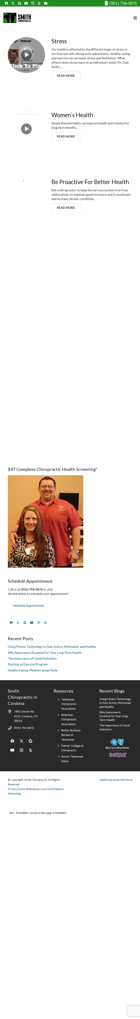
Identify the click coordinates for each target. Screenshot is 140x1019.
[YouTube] (26, 3)
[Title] (45, 3)
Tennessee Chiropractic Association (68, 704)
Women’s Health (72, 114)
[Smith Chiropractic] (18, 18)
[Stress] (26, 55)
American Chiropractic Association (68, 719)
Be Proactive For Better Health (90, 181)
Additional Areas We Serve (116, 779)
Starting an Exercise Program (28, 664)
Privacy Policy (16, 789)
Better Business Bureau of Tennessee (71, 735)
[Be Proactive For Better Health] (26, 314)
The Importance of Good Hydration (32, 658)
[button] (135, 18)
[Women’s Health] (26, 129)
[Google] (19, 3)
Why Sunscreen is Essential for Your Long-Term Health (44, 653)
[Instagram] (32, 3)
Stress (59, 41)
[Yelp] (39, 3)
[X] (13, 3)
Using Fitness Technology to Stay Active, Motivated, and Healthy (52, 647)
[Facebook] (6, 3)
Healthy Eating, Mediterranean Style (32, 670)
